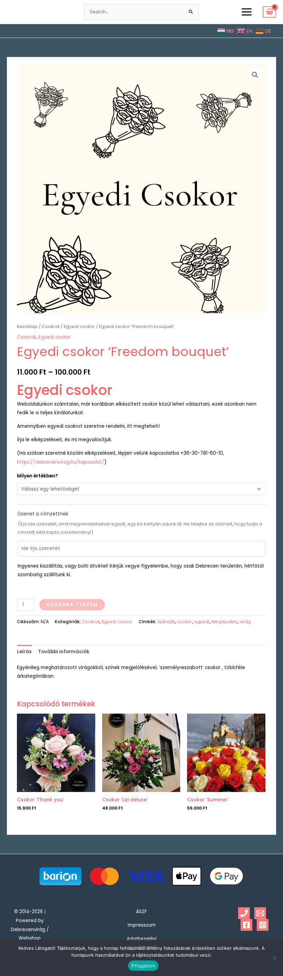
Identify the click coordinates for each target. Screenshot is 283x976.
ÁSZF (141, 911)
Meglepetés (224, 622)
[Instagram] (263, 925)
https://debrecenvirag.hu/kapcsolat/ (60, 462)
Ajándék (166, 622)
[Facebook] (246, 925)
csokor (184, 622)
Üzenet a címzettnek (43, 513)
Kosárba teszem (72, 604)
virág (245, 622)
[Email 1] (260, 913)
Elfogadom (143, 965)
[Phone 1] (244, 913)
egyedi (201, 622)
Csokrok (51, 326)
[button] (255, 75)
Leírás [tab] (24, 651)
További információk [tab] (63, 651)
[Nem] (274, 957)
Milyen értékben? (37, 476)
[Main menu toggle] (246, 11)
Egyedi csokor (79, 326)
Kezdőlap (27, 326)
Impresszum (142, 925)
